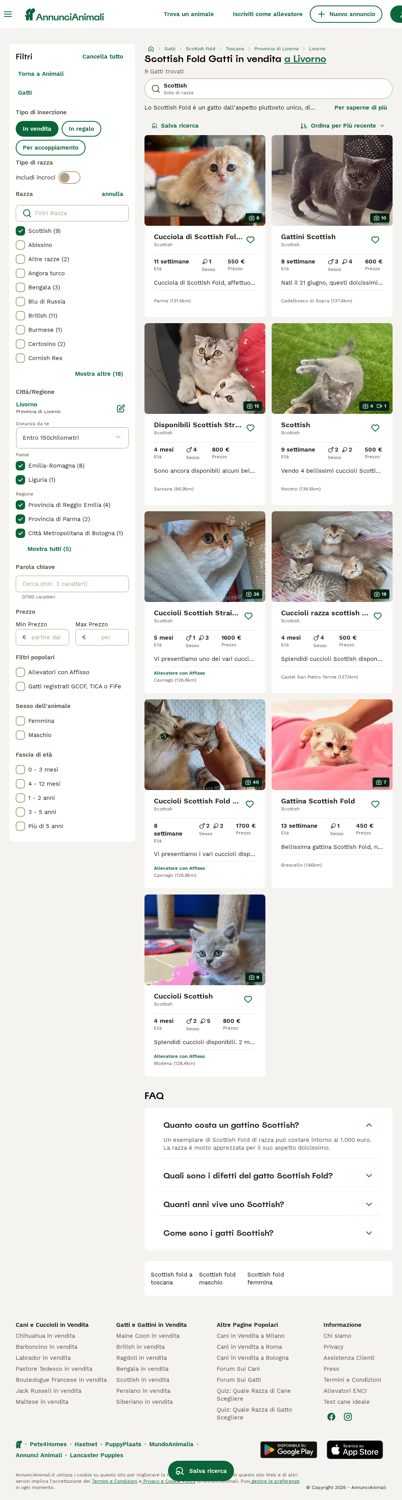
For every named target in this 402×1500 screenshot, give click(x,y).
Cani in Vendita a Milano (251, 1335)
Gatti (25, 92)
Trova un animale (189, 14)
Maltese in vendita (42, 1401)
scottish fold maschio (217, 1278)
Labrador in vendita (43, 1357)
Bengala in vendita (142, 1368)
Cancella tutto (102, 56)
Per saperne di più (360, 107)
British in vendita (140, 1346)
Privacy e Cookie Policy (169, 1481)
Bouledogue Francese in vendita (61, 1379)
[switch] (69, 177)
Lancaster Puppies (96, 1455)
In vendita (37, 128)
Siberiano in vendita (144, 1401)
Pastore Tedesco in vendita (54, 1368)
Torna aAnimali (41, 73)
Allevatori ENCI (345, 1390)
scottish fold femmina (265, 1278)
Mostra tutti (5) (49, 548)
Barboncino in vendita (46, 1346)
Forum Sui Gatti (239, 1379)
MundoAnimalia (171, 1444)
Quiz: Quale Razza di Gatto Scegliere (254, 1413)
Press (331, 1368)
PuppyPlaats (123, 1444)
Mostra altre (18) (99, 373)
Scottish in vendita (142, 1379)
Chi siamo (337, 1335)
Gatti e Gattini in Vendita (151, 1324)
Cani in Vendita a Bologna (253, 1357)
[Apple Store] (354, 1449)
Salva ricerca (180, 125)
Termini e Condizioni (352, 1379)
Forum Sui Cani (238, 1368)
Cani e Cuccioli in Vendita (52, 1324)
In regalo (81, 128)
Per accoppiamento (51, 147)
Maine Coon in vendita (147, 1335)
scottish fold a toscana (171, 1278)
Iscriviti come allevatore (268, 14)
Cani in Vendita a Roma (249, 1346)
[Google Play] (288, 1449)
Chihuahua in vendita (45, 1335)
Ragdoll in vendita (141, 1357)
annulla (112, 194)
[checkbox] (20, 231)
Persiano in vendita (143, 1390)
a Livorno (305, 58)
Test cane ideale (346, 1401)
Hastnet (86, 1444)
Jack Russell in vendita (48, 1390)
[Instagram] (348, 1417)
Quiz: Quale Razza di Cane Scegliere (254, 1394)
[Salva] (250, 240)
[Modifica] (121, 408)
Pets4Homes (48, 1444)
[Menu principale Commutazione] (8, 14)
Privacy (333, 1346)
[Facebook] (331, 1417)
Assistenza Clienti (349, 1357)
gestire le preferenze (275, 1481)
